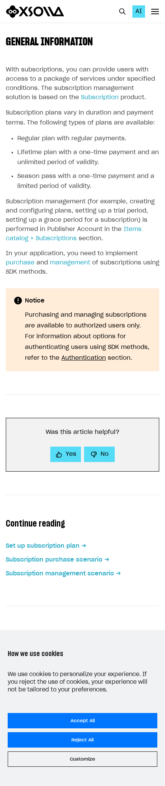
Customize (82, 759)
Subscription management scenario (60, 574)
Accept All (83, 720)
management (70, 263)
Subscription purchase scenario (54, 560)
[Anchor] (98, 40)
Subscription (100, 97)
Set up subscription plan (42, 546)
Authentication (83, 358)
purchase (20, 263)
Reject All (82, 740)
